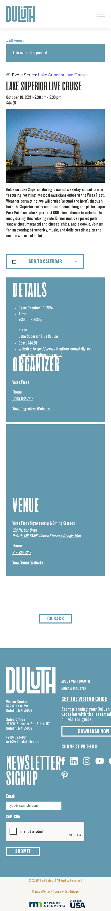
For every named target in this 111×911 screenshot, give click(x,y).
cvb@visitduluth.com (22, 742)
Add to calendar (45, 261)
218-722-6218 (21, 553)
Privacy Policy (41, 891)
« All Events (15, 41)
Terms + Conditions (66, 891)
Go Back (55, 618)
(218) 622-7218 (22, 399)
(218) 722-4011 (17, 737)
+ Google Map (70, 536)
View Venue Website (27, 563)
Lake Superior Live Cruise (38, 336)
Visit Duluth (46, 880)
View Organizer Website (31, 409)
